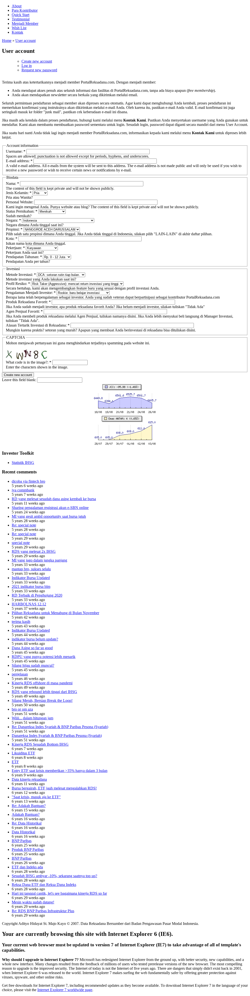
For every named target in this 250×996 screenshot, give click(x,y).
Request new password (39, 70)
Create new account (36, 61)
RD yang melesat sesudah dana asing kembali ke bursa (54, 499)
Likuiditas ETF (23, 753)
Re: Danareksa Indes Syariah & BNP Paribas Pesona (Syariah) (60, 727)
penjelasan (20, 674)
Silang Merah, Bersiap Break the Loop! (42, 700)
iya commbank (23, 490)
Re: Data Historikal (27, 823)
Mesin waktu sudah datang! (33, 902)
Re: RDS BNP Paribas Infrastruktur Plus (43, 911)
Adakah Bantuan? (26, 814)
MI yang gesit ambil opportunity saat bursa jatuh (49, 516)
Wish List (19, 28)
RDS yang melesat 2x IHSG (34, 551)
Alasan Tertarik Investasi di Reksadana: (38, 325)
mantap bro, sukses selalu (31, 569)
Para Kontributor (25, 10)
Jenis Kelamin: (18, 193)
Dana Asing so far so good (32, 648)
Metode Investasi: (21, 274)
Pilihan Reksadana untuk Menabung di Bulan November (55, 613)
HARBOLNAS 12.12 (29, 604)
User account (25, 40)
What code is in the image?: (28, 362)
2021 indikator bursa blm (31, 586)
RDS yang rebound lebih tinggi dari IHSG (44, 692)
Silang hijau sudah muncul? (33, 665)
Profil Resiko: (18, 284)
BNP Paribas (21, 841)
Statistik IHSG (23, 462)
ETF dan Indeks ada (27, 867)
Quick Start (20, 15)
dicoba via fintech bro (28, 481)
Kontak (17, 32)
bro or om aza (22, 709)
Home (6, 40)
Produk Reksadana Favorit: (28, 302)
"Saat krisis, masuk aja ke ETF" (36, 797)
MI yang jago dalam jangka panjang (39, 560)
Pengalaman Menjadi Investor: (31, 293)
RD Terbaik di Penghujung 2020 (37, 595)
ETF (15, 762)
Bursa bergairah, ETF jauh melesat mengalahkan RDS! (54, 788)
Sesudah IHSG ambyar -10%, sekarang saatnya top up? (54, 876)
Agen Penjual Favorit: (24, 311)
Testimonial (21, 19)
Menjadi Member (25, 23)
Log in (26, 66)
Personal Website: (20, 202)
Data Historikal (23, 832)
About (16, 6)
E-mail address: (19, 161)
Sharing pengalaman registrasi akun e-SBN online (50, 508)
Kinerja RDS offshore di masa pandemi (42, 683)
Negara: (13, 220)
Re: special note (24, 525)
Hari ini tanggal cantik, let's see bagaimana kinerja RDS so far (59, 893)
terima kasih (21, 622)
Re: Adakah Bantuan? (29, 806)
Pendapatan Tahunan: (24, 257)
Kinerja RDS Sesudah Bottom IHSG (40, 744)
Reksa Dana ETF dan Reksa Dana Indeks (44, 885)
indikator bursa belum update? (35, 639)
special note (21, 543)
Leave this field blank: (19, 380)
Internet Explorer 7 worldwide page (64, 990)
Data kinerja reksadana (29, 779)
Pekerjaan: (15, 248)
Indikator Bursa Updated (31, 578)
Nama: (12, 183)
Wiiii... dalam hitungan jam (32, 718)
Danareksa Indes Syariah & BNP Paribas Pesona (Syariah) (57, 735)
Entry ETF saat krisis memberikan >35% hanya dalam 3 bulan (59, 771)
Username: (15, 151)
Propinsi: (14, 229)
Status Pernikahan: (21, 211)
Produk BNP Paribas (28, 849)
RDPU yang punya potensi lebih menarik (43, 657)
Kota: (11, 238)
